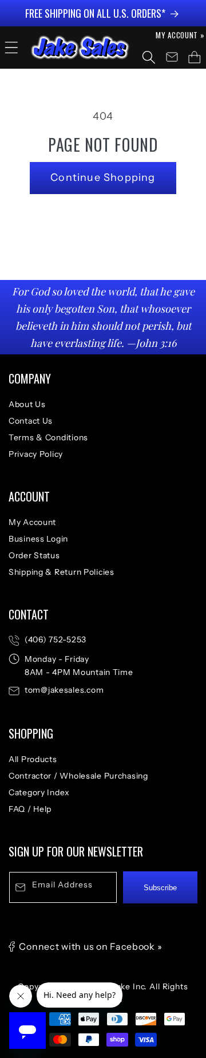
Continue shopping (102, 177)
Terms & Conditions (48, 437)
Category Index (39, 792)
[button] (11, 47)
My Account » (180, 35)
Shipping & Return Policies (61, 572)
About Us (27, 404)
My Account (32, 522)
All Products (33, 759)
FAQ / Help (30, 809)
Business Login (38, 539)
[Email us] (171, 57)
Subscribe (160, 887)
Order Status (34, 555)
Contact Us (31, 421)
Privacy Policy (36, 454)
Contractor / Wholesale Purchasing (78, 776)
